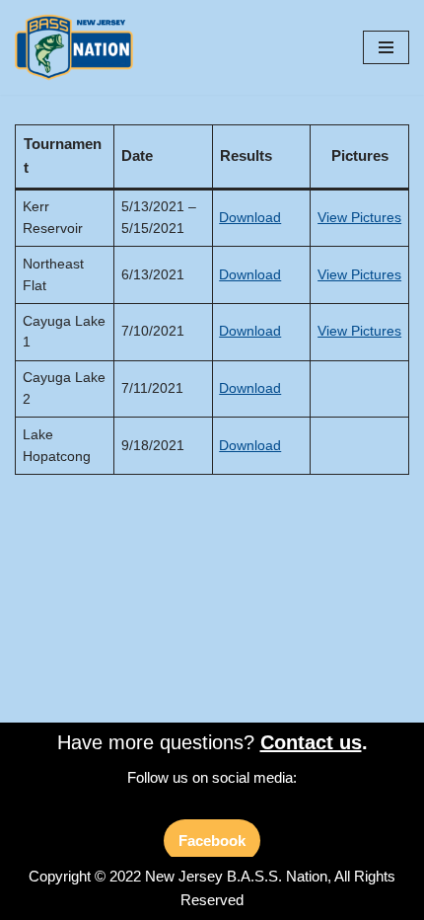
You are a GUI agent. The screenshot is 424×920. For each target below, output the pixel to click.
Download (250, 217)
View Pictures (359, 217)
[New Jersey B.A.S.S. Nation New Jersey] (79, 47)
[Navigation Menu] (386, 47)
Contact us (311, 742)
